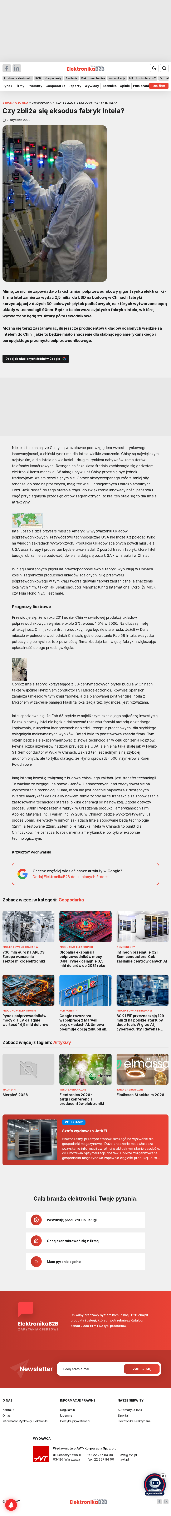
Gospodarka (55, 86)
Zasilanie (71, 78)
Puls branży (142, 86)
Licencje (66, 1415)
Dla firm (159, 86)
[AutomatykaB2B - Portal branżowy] (88, 1502)
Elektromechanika (93, 78)
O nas (7, 1415)
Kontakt (8, 1410)
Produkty (35, 86)
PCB (38, 78)
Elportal (123, 1415)
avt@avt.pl (128, 1455)
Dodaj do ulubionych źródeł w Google (32, 358)
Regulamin (67, 1410)
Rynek (7, 86)
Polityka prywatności (75, 1421)
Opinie (125, 86)
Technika (109, 86)
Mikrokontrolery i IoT (142, 78)
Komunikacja (117, 78)
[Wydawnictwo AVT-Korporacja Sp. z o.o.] (41, 1455)
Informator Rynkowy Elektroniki (25, 1421)
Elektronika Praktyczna (134, 1421)
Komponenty (53, 78)
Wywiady (91, 86)
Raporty (74, 86)
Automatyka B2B (130, 1410)
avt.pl (124, 1459)
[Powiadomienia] (11, 1505)
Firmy (19, 86)
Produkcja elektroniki (17, 78)
